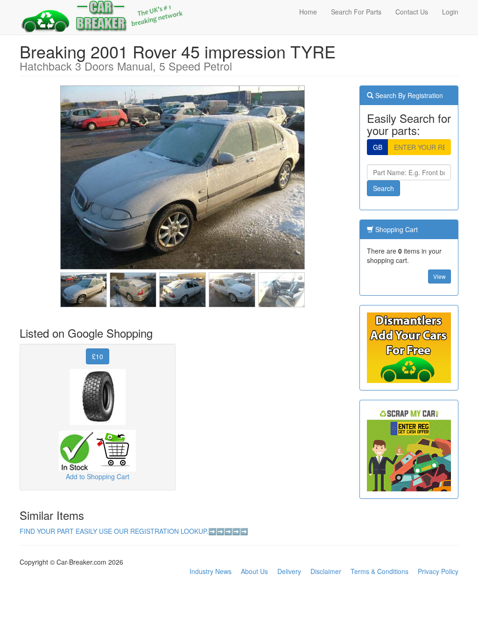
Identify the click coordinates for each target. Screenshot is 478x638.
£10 (97, 356)
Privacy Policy (438, 571)
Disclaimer (325, 571)
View (439, 276)
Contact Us (411, 11)
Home (308, 11)
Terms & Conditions (379, 571)
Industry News (211, 571)
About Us (254, 571)
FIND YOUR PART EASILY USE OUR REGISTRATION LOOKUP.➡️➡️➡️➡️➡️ (134, 531)
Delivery (289, 571)
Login (450, 11)
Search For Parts (356, 11)
